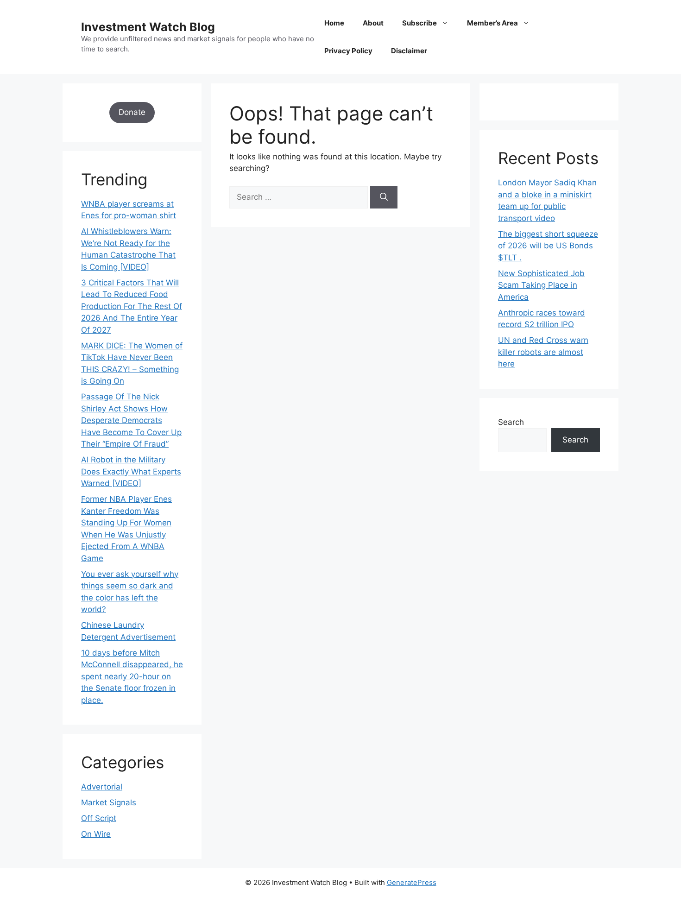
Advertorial (101, 786)
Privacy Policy (348, 50)
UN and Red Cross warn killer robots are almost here (543, 351)
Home (334, 23)
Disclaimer (409, 50)
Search (511, 422)
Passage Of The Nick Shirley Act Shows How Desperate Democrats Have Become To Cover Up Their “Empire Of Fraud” (131, 420)
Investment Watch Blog (148, 27)
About (373, 23)
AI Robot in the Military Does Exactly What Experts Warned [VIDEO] (131, 471)
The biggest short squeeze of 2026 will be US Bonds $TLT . (548, 245)
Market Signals (108, 802)
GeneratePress (411, 882)
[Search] (383, 197)
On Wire (96, 834)
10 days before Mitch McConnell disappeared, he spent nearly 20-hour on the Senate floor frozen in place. (132, 676)
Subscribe (419, 23)
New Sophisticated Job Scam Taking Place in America (541, 285)
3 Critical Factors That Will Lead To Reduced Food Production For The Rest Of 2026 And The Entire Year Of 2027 (131, 306)
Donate (132, 112)
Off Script (98, 818)
